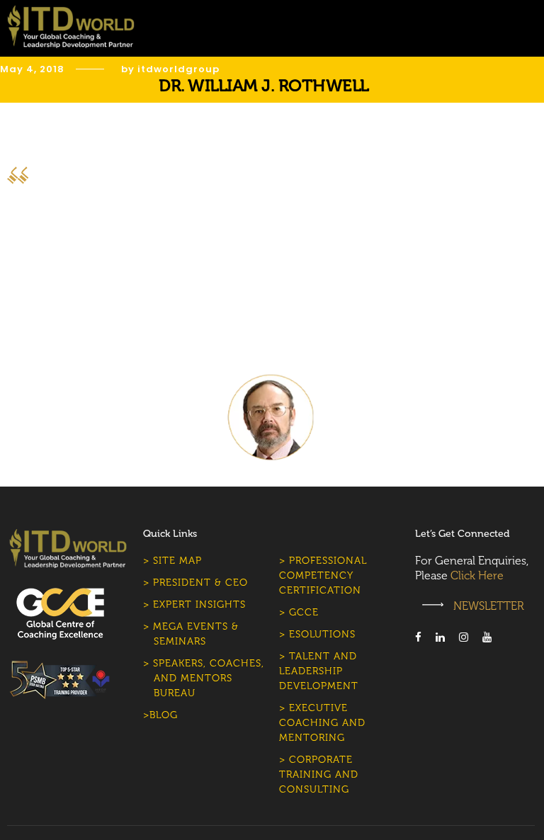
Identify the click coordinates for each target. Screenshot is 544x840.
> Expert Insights (194, 604)
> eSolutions (317, 634)
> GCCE (299, 612)
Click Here (477, 575)
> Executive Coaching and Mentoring (322, 723)
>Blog (160, 715)
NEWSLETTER (487, 606)
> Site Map (172, 561)
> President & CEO (195, 583)
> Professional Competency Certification (323, 575)
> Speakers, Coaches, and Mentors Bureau (203, 678)
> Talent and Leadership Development (318, 671)
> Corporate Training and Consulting (318, 774)
